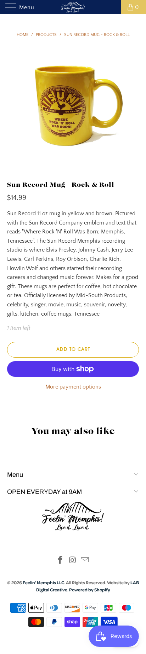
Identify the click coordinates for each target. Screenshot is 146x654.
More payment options (73, 387)
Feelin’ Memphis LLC (43, 582)
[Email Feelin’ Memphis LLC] (85, 561)
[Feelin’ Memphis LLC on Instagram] (72, 561)
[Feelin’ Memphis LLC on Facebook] (60, 561)
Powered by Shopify (89, 589)
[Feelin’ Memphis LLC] (73, 7)
